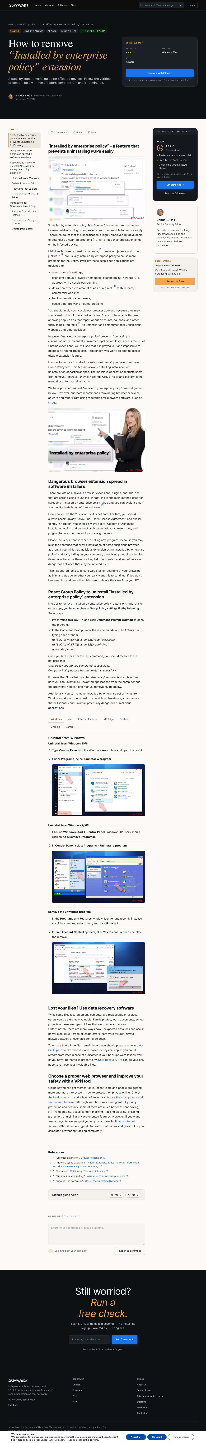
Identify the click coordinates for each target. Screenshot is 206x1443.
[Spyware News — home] (18, 5)
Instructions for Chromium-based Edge (23, 204)
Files (73, 5)
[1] (104, 228)
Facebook (13, 1405)
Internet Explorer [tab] (88, 719)
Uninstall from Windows (25, 178)
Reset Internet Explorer (25, 188)
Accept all (136, 1436)
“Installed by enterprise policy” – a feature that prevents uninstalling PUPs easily (23, 140)
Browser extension (92, 1157)
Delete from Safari (22, 228)
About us (141, 1384)
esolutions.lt (29, 1399)
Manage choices (181, 1436)
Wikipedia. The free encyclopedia (106, 1176)
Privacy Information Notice (150, 1396)
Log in (192, 5)
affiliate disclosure (62, 1430)
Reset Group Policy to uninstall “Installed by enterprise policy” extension (22, 167)
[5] (102, 505)
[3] (62, 254)
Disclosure (142, 1407)
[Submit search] (141, 5)
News (38, 5)
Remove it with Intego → (160, 73)
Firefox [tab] (124, 719)
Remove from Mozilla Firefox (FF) (24, 213)
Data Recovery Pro (110, 1059)
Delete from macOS (23, 183)
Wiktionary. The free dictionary (87, 1171)
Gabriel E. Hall (23, 95)
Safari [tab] (69, 726)
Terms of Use (144, 1390)
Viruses (76, 1384)
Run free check (124, 1339)
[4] (114, 286)
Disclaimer (142, 1401)
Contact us (142, 1413)
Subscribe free (175, 281)
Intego (52, 402)
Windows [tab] (56, 719)
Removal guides (26, 24)
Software (62, 5)
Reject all (157, 1436)
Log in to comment (130, 1250)
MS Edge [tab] (109, 719)
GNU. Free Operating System (101, 1180)
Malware (49, 5)
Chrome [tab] (55, 726)
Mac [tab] (69, 719)
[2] (100, 249)
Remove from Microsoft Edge (25, 195)
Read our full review (175, 193)
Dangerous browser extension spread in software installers (21, 154)
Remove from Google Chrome (24, 222)
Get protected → (175, 184)
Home (11, 24)
